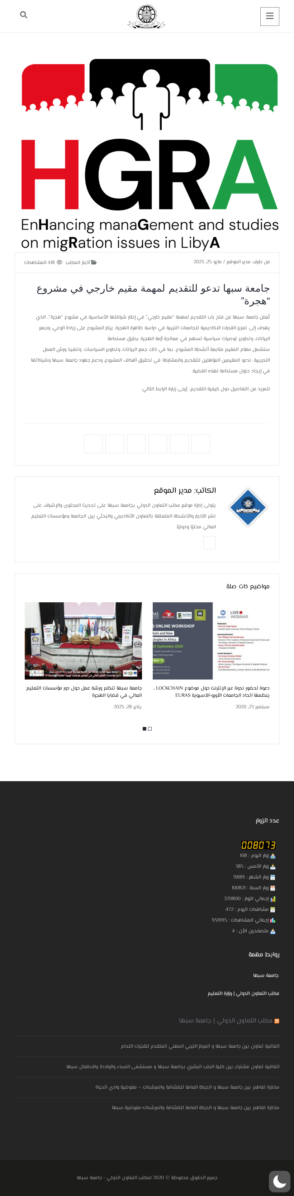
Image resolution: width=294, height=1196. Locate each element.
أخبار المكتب (78, 263)
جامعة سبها (265, 976)
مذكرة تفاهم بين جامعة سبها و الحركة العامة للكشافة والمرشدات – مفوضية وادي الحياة (187, 1087)
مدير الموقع (172, 491)
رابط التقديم (256, 407)
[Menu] (269, 16)
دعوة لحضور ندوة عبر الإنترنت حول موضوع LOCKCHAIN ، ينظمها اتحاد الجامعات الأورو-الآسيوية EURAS (211, 692)
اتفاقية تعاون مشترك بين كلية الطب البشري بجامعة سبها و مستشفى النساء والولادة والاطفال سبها (172, 1067)
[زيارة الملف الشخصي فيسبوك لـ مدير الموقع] (209, 542)
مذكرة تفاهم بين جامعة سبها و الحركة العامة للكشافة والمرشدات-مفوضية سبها (195, 1108)
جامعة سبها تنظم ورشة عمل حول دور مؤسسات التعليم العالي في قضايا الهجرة (84, 692)
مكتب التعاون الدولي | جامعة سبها (225, 1021)
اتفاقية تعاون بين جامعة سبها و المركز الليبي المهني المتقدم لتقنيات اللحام (200, 1047)
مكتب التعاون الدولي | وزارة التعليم (243, 994)
